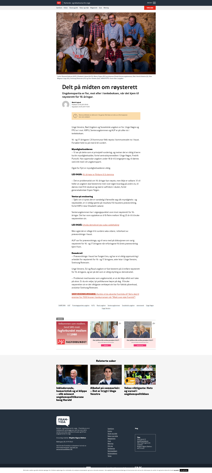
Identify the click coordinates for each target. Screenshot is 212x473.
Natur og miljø (84, 8)
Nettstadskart (112, 451)
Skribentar (111, 448)
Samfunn (59, 8)
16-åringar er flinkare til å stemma (98, 174)
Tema (109, 456)
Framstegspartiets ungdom (80, 305)
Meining (106, 8)
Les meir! (176, 470)
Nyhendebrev (112, 453)
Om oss (110, 446)
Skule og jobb (73, 8)
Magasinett (93, 8)
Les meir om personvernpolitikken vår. (67, 448)
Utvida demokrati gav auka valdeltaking (101, 224)
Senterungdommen (114, 305)
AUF (68, 305)
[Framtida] (59, 3)
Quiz (100, 8)
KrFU (93, 305)
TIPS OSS (150, 8)
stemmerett (140, 305)
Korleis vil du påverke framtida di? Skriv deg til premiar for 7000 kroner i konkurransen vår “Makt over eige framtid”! (105, 296)
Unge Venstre (106, 308)
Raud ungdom (101, 305)
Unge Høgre (150, 305)
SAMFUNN (62, 305)
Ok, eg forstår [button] (184, 470)
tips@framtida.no (142, 441)
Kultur (66, 8)
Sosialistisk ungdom (128, 305)
